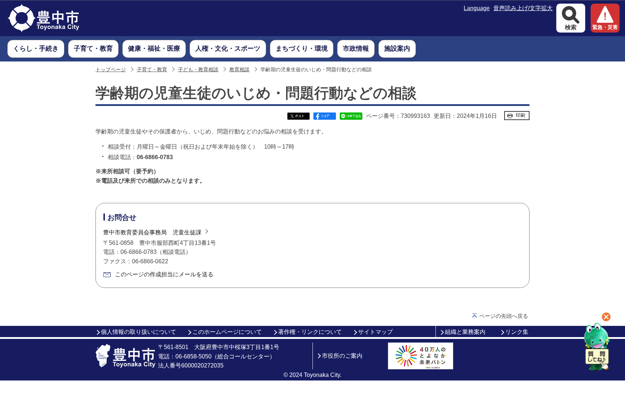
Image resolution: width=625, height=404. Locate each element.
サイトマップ (375, 332)
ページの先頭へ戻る (503, 316)
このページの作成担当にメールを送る (164, 274)
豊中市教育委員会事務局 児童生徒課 (152, 232)
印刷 (520, 115)
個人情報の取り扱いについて (138, 332)
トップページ (110, 69)
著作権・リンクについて (310, 332)
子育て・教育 (152, 69)
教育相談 (239, 69)
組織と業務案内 (465, 332)
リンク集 (516, 332)
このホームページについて (227, 332)
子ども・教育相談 (198, 69)
